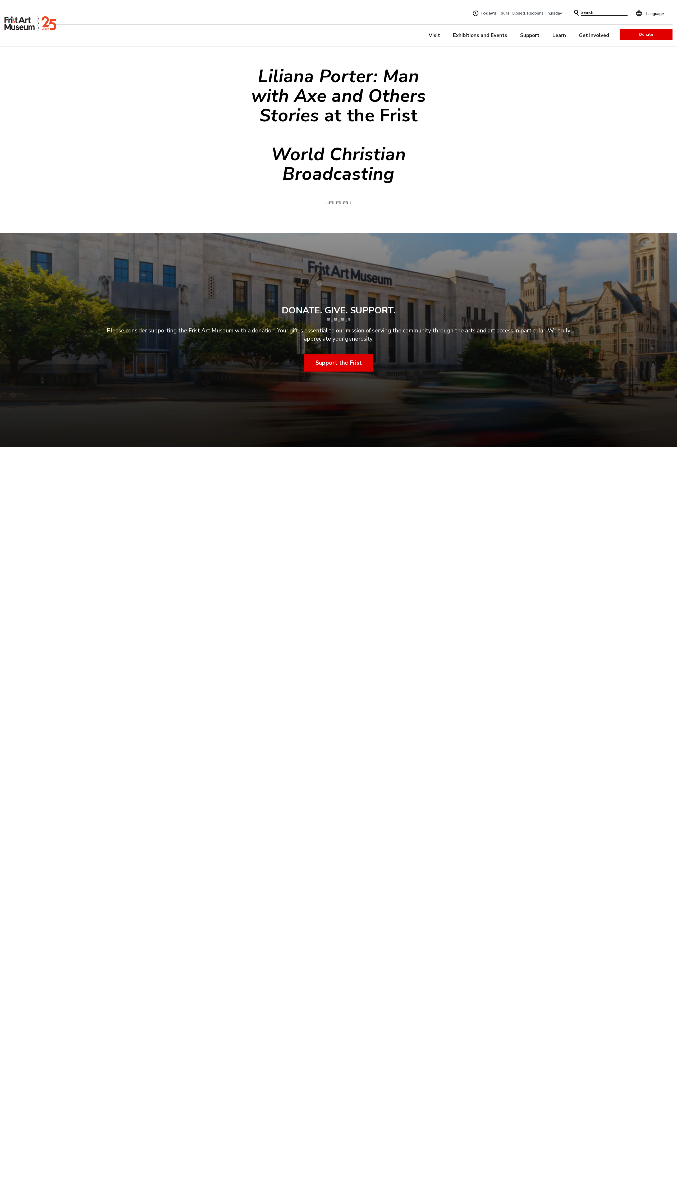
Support (529, 35)
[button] (576, 13)
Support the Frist (338, 363)
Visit (434, 35)
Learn (559, 35)
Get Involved (594, 35)
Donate (646, 34)
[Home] (30, 23)
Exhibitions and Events (480, 35)
